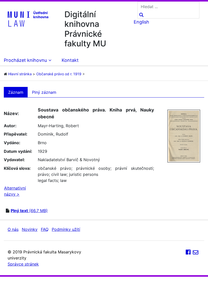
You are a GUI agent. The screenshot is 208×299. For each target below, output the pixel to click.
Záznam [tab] (15, 92)
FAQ (44, 229)
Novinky (30, 229)
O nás (13, 229)
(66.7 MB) (29, 210)
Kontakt (70, 60)
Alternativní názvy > (15, 191)
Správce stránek (23, 264)
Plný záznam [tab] (44, 92)
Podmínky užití (66, 229)
